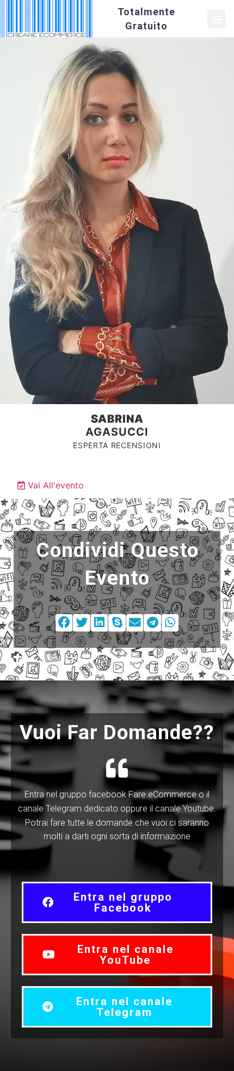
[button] (216, 19)
